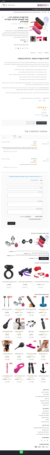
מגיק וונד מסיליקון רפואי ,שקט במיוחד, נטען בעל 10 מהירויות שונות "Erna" (31, 375)
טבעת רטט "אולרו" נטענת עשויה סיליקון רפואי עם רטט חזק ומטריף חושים (19, 375)
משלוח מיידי (46, 394)
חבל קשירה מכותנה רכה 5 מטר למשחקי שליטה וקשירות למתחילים (30, 251)
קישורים (3, 1)
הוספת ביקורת (14, 23)
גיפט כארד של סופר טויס (43, 434)
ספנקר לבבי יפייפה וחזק (7, 309)
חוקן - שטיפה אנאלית (19, 353)
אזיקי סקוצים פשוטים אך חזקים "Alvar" (39, 253)
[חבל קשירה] (45, 39)
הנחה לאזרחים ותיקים (43, 432)
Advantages (40, 201)
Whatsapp (21, 48)
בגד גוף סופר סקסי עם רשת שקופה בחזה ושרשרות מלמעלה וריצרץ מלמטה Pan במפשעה (7, 353)
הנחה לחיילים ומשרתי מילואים (41, 427)
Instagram (41, 440)
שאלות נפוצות (45, 417)
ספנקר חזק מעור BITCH (31, 309)
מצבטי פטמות (31, 331)
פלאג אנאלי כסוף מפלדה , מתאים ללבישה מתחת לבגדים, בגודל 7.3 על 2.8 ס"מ (31, 255)
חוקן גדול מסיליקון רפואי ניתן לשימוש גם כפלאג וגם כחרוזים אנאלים (7, 331)
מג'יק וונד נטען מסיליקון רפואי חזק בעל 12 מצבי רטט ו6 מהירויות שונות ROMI (43, 331)
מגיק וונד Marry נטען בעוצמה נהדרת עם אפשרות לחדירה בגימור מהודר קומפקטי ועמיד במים (7, 375)
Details (47, 52)
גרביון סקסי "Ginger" (19, 331)
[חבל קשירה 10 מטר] (33, 39)
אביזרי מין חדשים (44, 400)
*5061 (11, 5)
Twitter (25, 48)
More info (44, 112)
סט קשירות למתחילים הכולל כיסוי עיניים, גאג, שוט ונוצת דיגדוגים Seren (41, 281)
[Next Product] (2, 17)
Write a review (41, 123)
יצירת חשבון (46, 405)
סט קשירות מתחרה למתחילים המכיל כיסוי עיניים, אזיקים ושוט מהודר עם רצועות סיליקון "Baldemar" (25, 281)
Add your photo (39, 216)
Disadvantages (39, 208)
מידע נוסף (40, 52)
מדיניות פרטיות (45, 421)
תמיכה (47, 419)
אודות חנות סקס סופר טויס (42, 396)
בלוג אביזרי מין (45, 392)
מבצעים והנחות (45, 403)
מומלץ (20, 137)
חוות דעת (32, 52)
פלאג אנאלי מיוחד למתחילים (43, 375)
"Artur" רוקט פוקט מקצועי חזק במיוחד (43, 309)
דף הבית (48, 12)
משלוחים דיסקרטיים (44, 415)
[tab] (47, 53)
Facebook (27, 48)
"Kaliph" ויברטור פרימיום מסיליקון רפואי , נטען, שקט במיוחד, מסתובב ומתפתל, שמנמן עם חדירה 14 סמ (31, 353)
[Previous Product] (4, 17)
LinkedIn (23, 48)
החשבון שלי (46, 411)
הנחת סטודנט (45, 430)
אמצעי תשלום (45, 413)
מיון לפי (14, 135)
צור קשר (47, 398)
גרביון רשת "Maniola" (43, 353)
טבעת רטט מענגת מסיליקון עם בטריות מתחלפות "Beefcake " (9, 281)
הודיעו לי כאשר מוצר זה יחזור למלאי (21, 44)
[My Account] (6, 5)
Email (18, 48)
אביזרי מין (44, 12)
